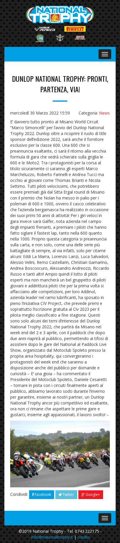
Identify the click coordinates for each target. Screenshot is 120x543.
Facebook (42, 494)
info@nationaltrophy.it (52, 537)
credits (83, 537)
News (104, 113)
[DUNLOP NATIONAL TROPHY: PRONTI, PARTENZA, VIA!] (60, 454)
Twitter (68, 494)
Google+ (92, 494)
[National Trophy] (60, 14)
